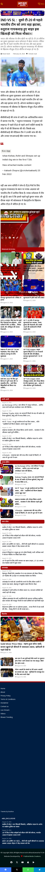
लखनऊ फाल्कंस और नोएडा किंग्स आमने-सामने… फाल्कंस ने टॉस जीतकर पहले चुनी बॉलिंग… (33, 268)
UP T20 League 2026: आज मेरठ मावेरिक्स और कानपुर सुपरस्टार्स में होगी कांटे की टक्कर (33, 295)
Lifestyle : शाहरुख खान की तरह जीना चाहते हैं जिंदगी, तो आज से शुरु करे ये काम (28, 512)
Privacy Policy (5, 696)
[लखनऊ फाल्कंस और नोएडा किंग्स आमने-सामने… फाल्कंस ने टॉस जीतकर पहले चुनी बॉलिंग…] (33, 258)
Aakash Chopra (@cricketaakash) (20, 170)
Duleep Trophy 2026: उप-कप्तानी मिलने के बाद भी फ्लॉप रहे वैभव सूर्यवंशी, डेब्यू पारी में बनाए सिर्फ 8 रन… (11, 269)
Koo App (6, 151)
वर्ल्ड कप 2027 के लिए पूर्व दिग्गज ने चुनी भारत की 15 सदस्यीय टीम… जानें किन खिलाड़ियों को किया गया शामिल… (9, 383)
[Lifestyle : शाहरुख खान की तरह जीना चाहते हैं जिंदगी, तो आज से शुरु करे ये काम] (7, 513)
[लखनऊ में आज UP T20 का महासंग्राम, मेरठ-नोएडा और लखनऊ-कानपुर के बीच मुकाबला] (11, 342)
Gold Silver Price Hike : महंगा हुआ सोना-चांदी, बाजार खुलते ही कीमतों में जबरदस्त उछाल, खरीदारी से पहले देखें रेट (22, 647)
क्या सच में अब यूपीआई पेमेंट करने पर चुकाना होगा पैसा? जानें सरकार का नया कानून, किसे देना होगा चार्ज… (29, 661)
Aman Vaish (6, 54)
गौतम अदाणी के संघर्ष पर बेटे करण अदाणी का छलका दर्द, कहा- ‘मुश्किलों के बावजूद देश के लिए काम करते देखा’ (29, 672)
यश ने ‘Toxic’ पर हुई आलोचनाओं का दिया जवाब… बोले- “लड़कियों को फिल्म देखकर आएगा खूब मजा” (29, 490)
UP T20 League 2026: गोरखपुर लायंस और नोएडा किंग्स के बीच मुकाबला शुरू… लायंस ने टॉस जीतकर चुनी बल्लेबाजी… (33, 382)
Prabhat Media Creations (31, 856)
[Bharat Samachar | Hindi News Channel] (22, 4)
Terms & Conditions (8, 699)
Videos (3, 714)
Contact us (5, 707)
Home (3, 689)
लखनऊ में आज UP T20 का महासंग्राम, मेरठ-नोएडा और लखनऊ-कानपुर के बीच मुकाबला (10, 353)
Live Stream (5, 710)
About (3, 692)
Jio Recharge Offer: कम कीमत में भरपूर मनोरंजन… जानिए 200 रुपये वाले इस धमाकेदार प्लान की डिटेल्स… (29, 468)
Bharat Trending (7, 717)
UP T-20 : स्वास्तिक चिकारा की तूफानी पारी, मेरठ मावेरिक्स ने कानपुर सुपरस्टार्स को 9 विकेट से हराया (11, 296)
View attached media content (16, 165)
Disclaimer (4, 703)
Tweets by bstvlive (7, 812)
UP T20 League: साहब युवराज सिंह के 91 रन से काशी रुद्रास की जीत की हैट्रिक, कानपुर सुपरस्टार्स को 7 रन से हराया (33, 354)
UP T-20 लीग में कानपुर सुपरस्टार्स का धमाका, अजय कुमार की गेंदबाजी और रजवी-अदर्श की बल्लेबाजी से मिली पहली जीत (32, 324)
